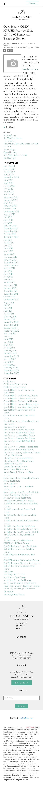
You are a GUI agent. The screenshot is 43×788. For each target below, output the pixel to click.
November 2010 (11, 325)
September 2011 (10, 300)
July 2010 (7, 337)
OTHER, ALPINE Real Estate (16, 543)
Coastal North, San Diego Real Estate (20, 407)
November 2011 (10, 294)
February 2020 (10, 197)
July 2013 (7, 246)
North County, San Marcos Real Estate (21, 532)
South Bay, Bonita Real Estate (17, 580)
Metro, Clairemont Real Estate (17, 495)
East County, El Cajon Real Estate (18, 430)
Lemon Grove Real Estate (15, 467)
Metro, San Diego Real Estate (17, 498)
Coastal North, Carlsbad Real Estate (20, 396)
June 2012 (8, 274)
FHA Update (9, 141)
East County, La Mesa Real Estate (19, 435)
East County (9, 424)
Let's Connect (21, 682)
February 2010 (10, 351)
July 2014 (7, 240)
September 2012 (11, 266)
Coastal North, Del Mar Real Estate (19, 399)
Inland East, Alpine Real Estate (17, 458)
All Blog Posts (9, 135)
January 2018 (9, 226)
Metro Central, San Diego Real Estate (21, 478)
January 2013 (9, 260)
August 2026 (9, 169)
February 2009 (10, 368)
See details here (30, 69)
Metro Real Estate (11, 481)
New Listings (9, 150)
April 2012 (8, 280)
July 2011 (7, 305)
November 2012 (10, 263)
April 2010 (8, 345)
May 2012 (8, 277)
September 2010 (11, 331)
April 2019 (8, 203)
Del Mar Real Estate (12, 138)
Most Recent (9, 166)
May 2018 (7, 223)
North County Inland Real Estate (18, 501)
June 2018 (8, 220)
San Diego (8, 572)
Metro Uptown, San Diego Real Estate (25, 47)
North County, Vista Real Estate (18, 541)
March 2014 (8, 243)
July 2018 (7, 217)
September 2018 (11, 212)
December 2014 (10, 237)
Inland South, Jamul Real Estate (18, 461)
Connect (32, 3)
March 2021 (8, 186)
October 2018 (9, 209)
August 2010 (9, 334)
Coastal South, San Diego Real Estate (21, 421)
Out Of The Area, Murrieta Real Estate (21, 563)
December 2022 (11, 178)
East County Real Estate (14, 427)
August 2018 (9, 214)
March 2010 (9, 348)
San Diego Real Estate (13, 575)
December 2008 (11, 371)
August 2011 (8, 303)
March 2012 (8, 283)
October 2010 (9, 328)
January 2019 (9, 206)
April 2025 (8, 175)
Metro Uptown (10, 484)
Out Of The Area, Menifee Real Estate (21, 560)
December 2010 (11, 322)
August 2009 (9, 359)
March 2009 (9, 365)
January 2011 (9, 320)
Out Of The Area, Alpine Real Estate (20, 546)
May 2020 (8, 192)
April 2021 (8, 183)
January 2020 (10, 200)
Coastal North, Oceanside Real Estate (21, 404)
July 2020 (8, 189)
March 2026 (9, 172)
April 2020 (8, 195)
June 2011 (7, 308)
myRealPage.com (26, 718)
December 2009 (11, 356)
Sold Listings (9, 158)
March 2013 (8, 254)
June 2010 (8, 339)
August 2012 (9, 268)
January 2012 (9, 288)
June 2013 (8, 249)
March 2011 (8, 314)
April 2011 (7, 311)
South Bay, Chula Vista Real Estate (19, 583)
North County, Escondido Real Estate (20, 529)
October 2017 (9, 234)
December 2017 (10, 229)
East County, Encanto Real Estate (18, 433)
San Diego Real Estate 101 (15, 155)
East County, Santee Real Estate (18, 450)
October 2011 (9, 297)
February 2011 (9, 317)
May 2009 (8, 362)
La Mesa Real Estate (12, 464)
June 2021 (8, 180)
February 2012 (10, 285)
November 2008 (11, 373)
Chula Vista (8, 382)
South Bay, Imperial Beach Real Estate (21, 586)
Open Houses (9, 152)
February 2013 (10, 257)
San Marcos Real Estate (14, 578)
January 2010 (10, 354)
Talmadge (8, 592)
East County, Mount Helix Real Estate (20, 447)
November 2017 (10, 232)
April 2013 (8, 251)
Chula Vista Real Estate (14, 387)
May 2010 (8, 342)
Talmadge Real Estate (13, 595)
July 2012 (7, 271)
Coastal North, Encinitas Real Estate (20, 401)
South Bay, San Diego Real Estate (19, 589)
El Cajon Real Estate (12, 455)
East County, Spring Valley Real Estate (21, 453)
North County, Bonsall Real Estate (19, 526)
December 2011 (10, 291)
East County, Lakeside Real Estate (19, 438)
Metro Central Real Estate (15, 470)
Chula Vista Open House (15, 384)
